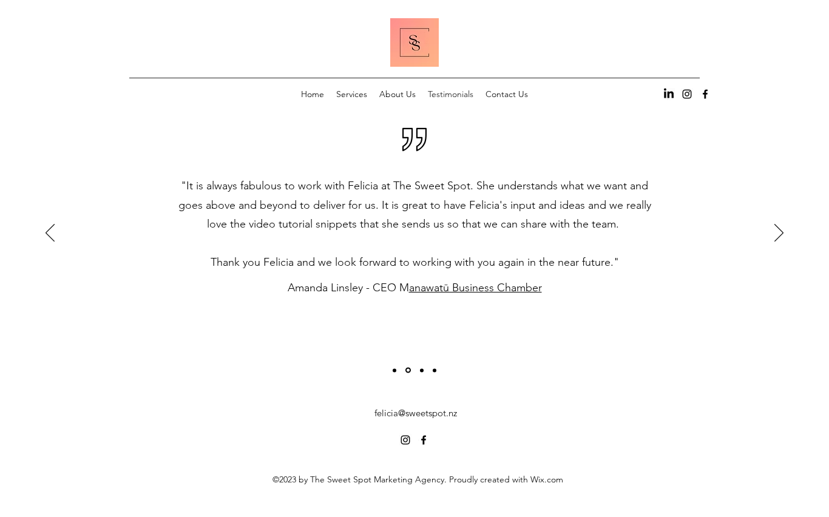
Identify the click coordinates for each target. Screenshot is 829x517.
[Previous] (50, 233)
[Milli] (394, 370)
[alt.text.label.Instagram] (687, 94)
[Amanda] (408, 370)
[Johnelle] (434, 370)
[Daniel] (422, 370)
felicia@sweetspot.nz (415, 413)
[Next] (778, 233)
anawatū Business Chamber (475, 287)
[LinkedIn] (669, 94)
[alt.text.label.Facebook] (705, 94)
